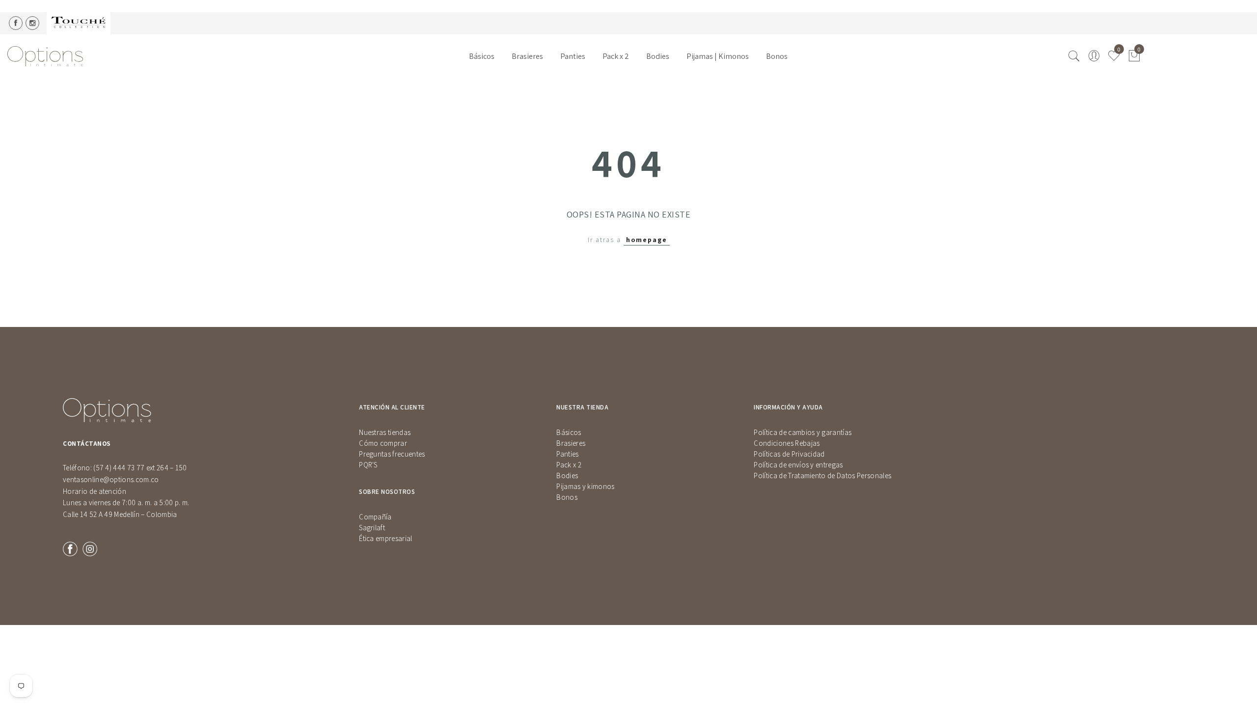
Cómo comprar (383, 443)
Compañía (375, 516)
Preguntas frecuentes (392, 454)
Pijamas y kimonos (585, 486)
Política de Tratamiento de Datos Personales (822, 475)
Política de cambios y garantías (802, 432)
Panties (572, 56)
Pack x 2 (615, 56)
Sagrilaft (372, 527)
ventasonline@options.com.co (111, 479)
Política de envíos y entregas (798, 464)
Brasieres (527, 56)
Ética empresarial (385, 538)
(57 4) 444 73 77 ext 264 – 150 (140, 467)
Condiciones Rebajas (787, 443)
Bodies (657, 56)
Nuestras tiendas (384, 432)
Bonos (777, 56)
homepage (646, 239)
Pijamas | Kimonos (717, 56)
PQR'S (368, 464)
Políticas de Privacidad (789, 454)
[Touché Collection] (78, 23)
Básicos (481, 56)
